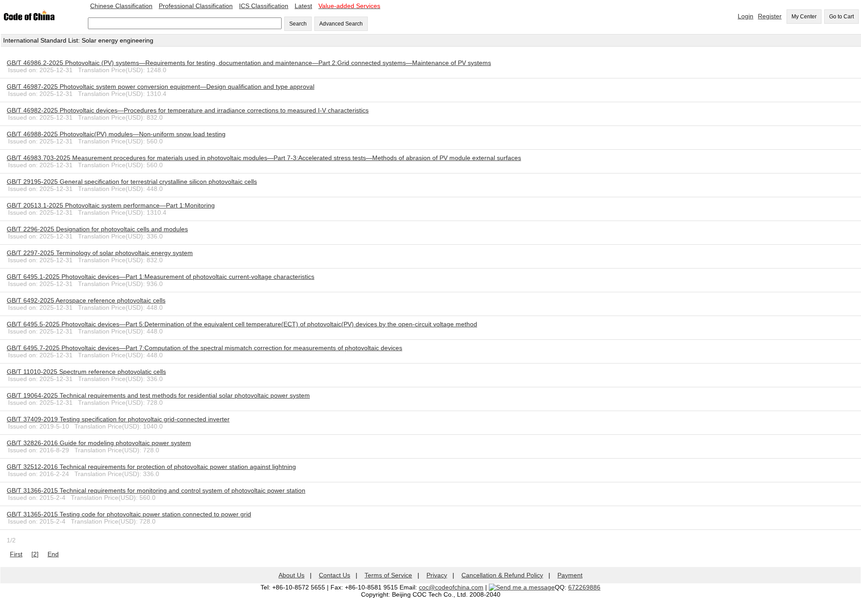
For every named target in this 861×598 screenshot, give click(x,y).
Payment (570, 575)
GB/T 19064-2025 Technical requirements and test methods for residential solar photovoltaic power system (158, 395)
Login (745, 16)
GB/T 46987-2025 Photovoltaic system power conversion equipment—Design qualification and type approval (160, 86)
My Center (804, 16)
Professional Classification (196, 5)
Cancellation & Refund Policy (502, 575)
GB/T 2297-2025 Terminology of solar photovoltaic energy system (100, 252)
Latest (303, 5)
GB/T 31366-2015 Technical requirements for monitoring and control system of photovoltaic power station (156, 490)
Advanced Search (341, 24)
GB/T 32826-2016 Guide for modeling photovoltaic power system (99, 442)
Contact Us (334, 575)
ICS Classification (263, 5)
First (16, 554)
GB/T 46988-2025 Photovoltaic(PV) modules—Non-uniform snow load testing (116, 134)
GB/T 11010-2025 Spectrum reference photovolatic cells (86, 371)
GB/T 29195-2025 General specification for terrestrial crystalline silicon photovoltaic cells (132, 181)
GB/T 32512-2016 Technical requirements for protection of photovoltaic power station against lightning (151, 466)
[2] (35, 554)
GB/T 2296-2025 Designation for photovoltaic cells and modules (97, 229)
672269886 (584, 587)
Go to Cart (841, 16)
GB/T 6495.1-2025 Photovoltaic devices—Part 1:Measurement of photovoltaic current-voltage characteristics (160, 276)
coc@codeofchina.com (451, 587)
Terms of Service (388, 575)
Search (298, 24)
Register (770, 16)
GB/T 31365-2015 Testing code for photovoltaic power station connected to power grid (129, 514)
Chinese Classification (121, 5)
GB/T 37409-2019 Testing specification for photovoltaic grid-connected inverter (118, 419)
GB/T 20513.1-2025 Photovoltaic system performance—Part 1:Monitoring (111, 205)
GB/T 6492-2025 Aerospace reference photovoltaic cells (86, 300)
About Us (291, 575)
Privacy (436, 575)
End (53, 554)
